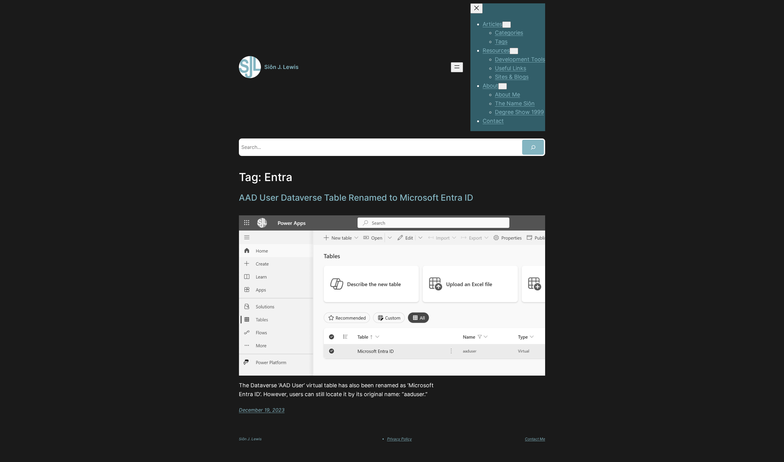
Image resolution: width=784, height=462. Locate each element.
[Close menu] (476, 8)
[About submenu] (502, 86)
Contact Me (535, 439)
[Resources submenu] (514, 51)
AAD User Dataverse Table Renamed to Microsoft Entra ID (356, 198)
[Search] (533, 147)
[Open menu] (457, 67)
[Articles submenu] (506, 24)
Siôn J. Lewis (281, 67)
